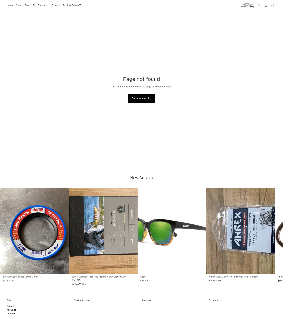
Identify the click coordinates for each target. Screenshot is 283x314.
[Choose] (132, 269)
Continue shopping (141, 98)
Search (10, 305)
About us (11, 309)
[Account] (265, 5)
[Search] (258, 5)
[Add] (64, 269)
